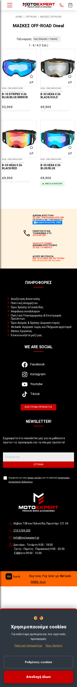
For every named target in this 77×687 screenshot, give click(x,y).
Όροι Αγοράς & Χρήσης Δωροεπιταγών (35, 322)
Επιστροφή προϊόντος (38, 407)
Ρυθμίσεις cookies (38, 662)
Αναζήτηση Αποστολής (25, 298)
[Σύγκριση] (31, 82)
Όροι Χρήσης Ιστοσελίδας (27, 307)
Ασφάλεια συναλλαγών (25, 311)
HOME (19, 16)
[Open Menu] (10, 5)
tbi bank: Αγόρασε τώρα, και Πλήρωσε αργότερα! (41, 327)
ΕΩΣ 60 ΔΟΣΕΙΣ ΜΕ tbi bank (46, 260)
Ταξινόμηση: (24, 39)
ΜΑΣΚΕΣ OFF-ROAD (51, 16)
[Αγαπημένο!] (31, 76)
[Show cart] (70, 5)
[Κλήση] (61, 5)
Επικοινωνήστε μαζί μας (26, 335)
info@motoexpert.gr (26, 537)
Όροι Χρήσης (54, 645)
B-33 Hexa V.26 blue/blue (51, 166)
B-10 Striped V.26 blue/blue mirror (15, 95)
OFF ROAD (31, 16)
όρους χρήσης (34, 477)
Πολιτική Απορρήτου (24, 303)
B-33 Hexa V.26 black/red (13, 166)
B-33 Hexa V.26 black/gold (51, 95)
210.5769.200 (21, 530)
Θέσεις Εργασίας (21, 331)
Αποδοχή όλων (38, 677)
